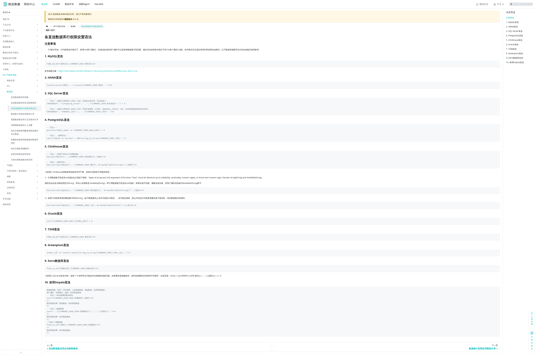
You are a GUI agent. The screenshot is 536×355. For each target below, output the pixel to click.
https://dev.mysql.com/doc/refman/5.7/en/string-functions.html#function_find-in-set (97, 71)
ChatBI (56, 4)
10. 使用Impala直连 (515, 62)
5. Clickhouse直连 (514, 40)
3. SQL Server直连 (514, 31)
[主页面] (47, 26)
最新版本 (68, 19)
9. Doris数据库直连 (514, 57)
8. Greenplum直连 (514, 53)
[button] (20, 24)
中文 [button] (499, 4)
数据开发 (69, 4)
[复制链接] (59, 43)
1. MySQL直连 (512, 22)
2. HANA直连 (512, 26)
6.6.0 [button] (5, 12)
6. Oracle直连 (512, 44)
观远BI (44, 4)
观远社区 (483, 4)
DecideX (99, 4)
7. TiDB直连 (511, 49)
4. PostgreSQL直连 (514, 35)
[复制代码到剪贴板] (497, 64)
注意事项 (510, 17)
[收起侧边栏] (21, 352)
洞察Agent (84, 4)
